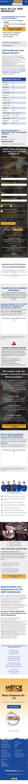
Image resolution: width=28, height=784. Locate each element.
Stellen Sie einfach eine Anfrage (8, 631)
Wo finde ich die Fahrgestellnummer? (8, 189)
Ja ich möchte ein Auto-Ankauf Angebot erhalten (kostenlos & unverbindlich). (14, 212)
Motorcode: (4, 177)
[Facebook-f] (14, 778)
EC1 (13, 82)
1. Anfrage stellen (14, 396)
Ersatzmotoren (6, 206)
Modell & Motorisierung (8, 198)
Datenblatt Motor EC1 (8, 45)
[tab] (14, 42)
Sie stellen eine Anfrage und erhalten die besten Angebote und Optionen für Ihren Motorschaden (13, 71)
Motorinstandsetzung (17, 206)
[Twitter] (16, 778)
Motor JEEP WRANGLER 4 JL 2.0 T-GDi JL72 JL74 (14, 270)
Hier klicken (4, 358)
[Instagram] (12, 778)
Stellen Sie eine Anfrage (7, 313)
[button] (26, 1)
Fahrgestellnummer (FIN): (9, 182)
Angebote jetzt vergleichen (8, 223)
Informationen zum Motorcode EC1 (11, 42)
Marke (3, 192)
